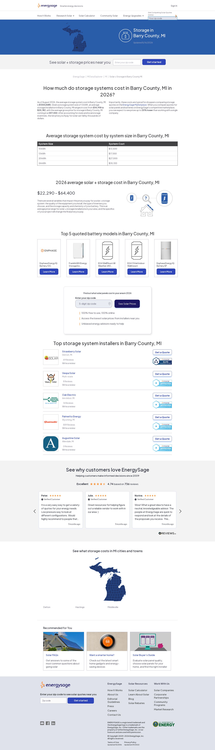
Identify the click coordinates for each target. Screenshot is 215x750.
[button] (35, 511)
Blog (131, 698)
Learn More (49, 271)
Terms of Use (113, 742)
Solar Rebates (136, 703)
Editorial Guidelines (114, 700)
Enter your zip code (85, 298)
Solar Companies (164, 690)
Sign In (174, 5)
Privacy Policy (130, 742)
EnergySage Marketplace (135, 104)
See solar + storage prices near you (80, 62)
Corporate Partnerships (161, 696)
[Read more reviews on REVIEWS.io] (167, 533)
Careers (112, 710)
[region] (107, 511)
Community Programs (161, 703)
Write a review (68, 363)
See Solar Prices (127, 303)
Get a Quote (162, 352)
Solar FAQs (52, 655)
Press (111, 706)
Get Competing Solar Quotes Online (160, 14)
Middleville (113, 607)
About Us (113, 694)
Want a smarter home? (101, 655)
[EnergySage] (55, 687)
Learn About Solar (138, 694)
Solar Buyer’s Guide (144, 655)
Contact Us (114, 714)
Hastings (80, 607)
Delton (46, 607)
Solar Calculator (137, 690)
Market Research (164, 709)
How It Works (115, 690)
